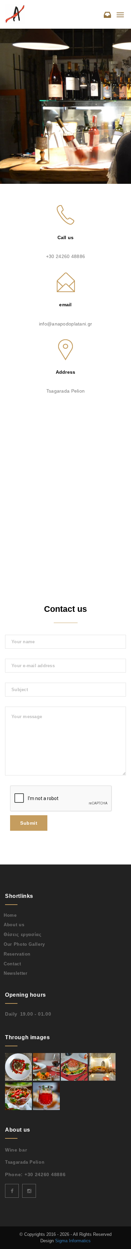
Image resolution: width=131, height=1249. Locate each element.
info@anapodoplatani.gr (65, 324)
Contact (12, 963)
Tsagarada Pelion (24, 1162)
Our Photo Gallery (24, 944)
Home (10, 915)
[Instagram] (29, 1191)
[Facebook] (12, 1191)
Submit (28, 823)
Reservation (17, 954)
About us (14, 924)
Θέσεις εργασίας (23, 934)
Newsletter (16, 973)
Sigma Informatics (73, 1240)
